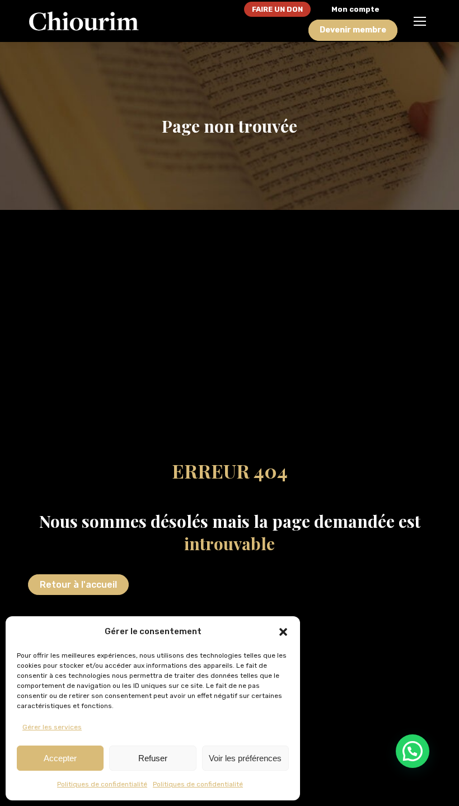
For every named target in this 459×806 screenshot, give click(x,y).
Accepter (60, 758)
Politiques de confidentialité (102, 784)
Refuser (152, 758)
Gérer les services (52, 727)
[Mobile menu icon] (420, 21)
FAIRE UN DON (277, 9)
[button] (283, 632)
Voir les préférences (245, 758)
